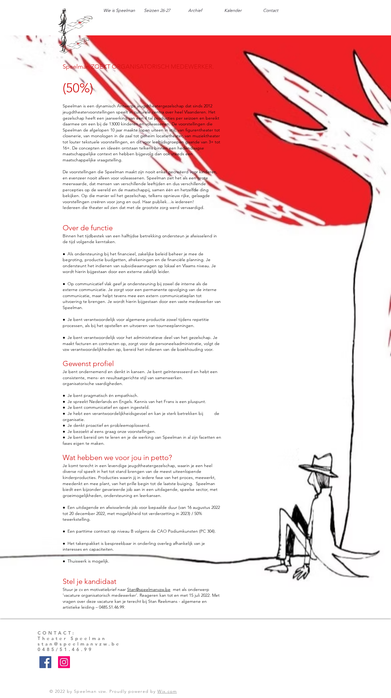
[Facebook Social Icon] (45, 662)
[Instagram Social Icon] (64, 662)
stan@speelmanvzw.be (79, 644)
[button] (157, 10)
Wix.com (167, 691)
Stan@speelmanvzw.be (148, 589)
